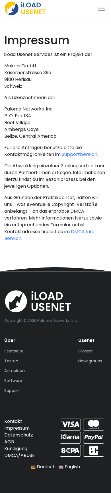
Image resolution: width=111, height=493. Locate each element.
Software (13, 380)
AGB (9, 441)
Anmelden (14, 370)
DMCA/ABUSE (19, 455)
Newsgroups (90, 361)
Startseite (14, 351)
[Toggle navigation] (102, 8)
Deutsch (46, 466)
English (71, 466)
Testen (11, 361)
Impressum (17, 428)
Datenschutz (18, 435)
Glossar (85, 351)
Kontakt (13, 421)
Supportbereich (79, 154)
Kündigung (15, 448)
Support (12, 390)
